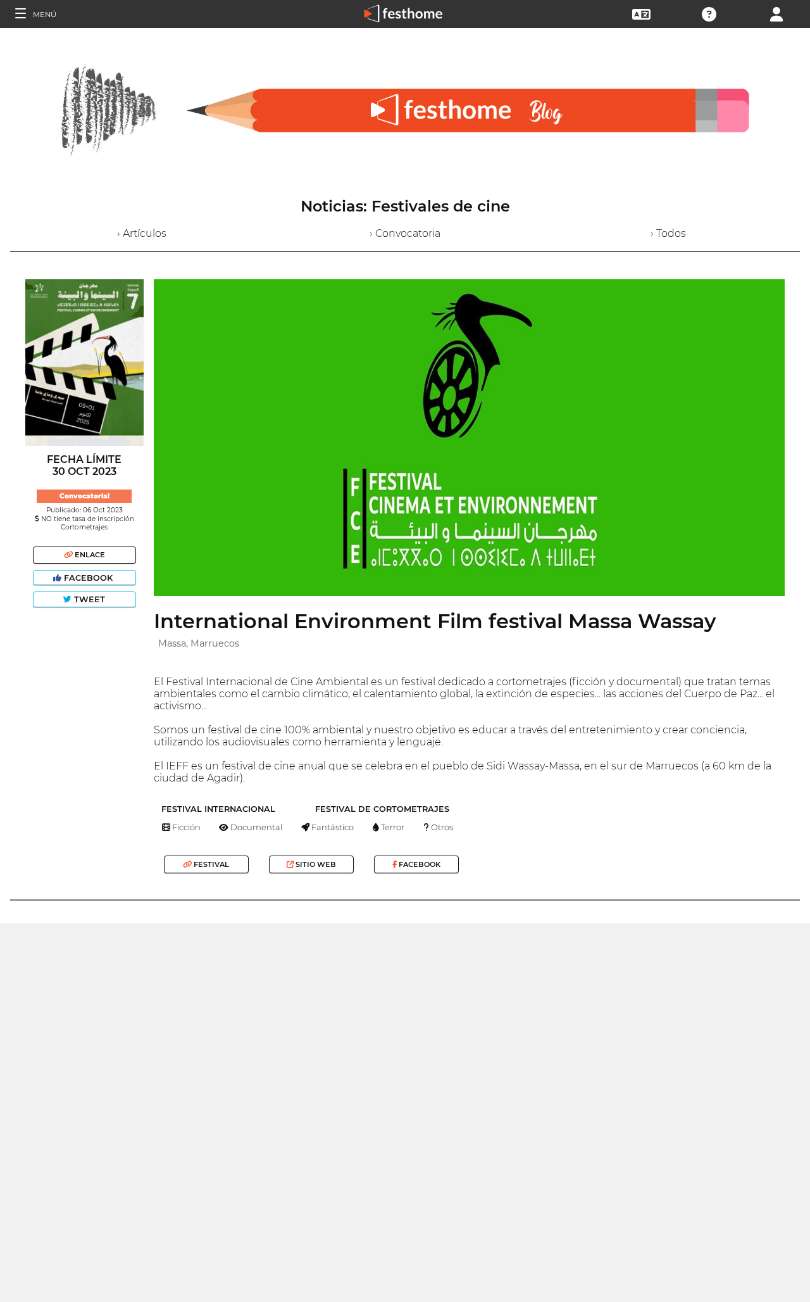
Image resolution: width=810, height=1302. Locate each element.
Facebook (88, 578)
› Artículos (141, 233)
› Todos (668, 233)
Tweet (88, 599)
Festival (210, 864)
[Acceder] (776, 13)
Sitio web (315, 864)
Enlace (89, 554)
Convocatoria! (84, 496)
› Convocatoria (405, 233)
